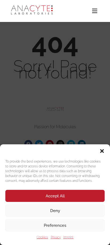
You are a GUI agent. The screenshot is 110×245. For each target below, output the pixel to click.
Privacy (56, 237)
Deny (55, 210)
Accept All (55, 196)
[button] (102, 151)
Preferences (55, 225)
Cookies (42, 237)
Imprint (68, 237)
